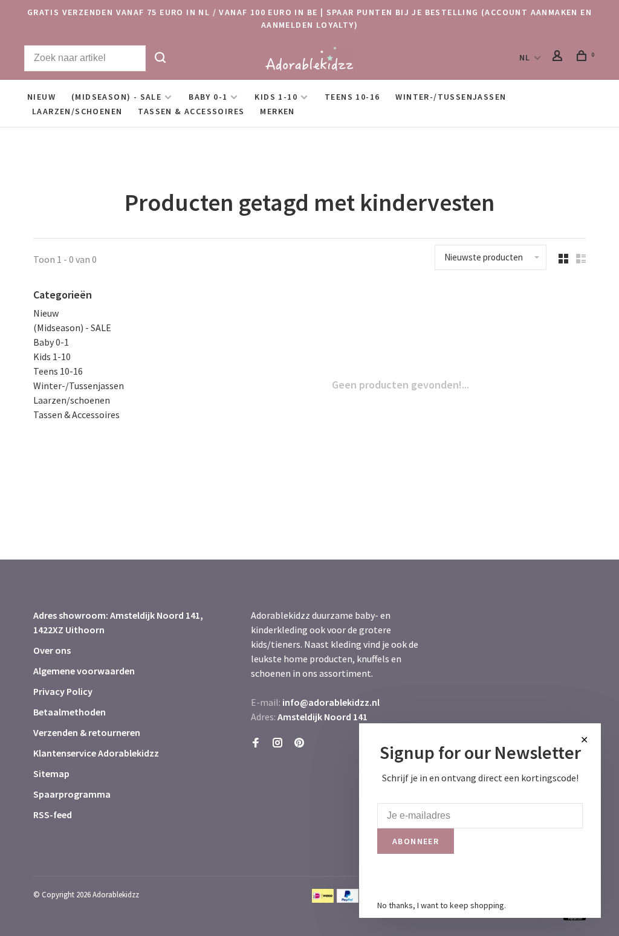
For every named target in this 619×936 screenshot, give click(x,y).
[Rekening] (559, 57)
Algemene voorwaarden (84, 671)
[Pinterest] (299, 743)
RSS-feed (52, 815)
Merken (277, 111)
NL (525, 57)
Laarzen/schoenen (77, 111)
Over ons (52, 650)
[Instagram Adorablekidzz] (277, 743)
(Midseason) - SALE (116, 96)
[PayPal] (348, 899)
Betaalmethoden (69, 712)
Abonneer (415, 841)
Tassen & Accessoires (191, 111)
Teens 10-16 (352, 96)
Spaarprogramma (72, 794)
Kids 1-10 (275, 96)
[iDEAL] (323, 899)
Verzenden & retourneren (86, 732)
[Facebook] (256, 743)
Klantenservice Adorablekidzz (96, 753)
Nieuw (41, 96)
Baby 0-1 (208, 96)
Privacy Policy (62, 691)
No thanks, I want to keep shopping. (441, 905)
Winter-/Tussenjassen (450, 96)
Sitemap (51, 773)
